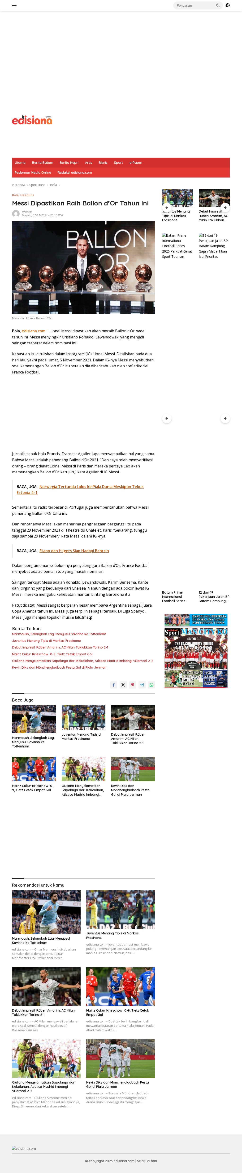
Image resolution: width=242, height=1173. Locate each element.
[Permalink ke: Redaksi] (16, 213)
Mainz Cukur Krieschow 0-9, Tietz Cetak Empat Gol (52, 654)
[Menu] (15, 5)
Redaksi (27, 212)
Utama (20, 162)
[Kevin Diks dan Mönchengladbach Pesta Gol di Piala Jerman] (133, 769)
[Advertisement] (121, 49)
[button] (218, 5)
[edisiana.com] (32, 119)
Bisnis (103, 162)
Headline (27, 195)
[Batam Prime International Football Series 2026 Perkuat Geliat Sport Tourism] (177, 410)
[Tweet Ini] (123, 685)
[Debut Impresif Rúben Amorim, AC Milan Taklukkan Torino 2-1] (133, 717)
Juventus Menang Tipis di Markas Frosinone (46, 641)
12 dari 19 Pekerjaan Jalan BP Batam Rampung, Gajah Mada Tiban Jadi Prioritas (214, 596)
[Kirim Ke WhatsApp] (151, 685)
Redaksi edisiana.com (75, 172)
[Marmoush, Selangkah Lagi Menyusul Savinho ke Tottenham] (34, 719)
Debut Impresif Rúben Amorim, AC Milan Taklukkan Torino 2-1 (60, 647)
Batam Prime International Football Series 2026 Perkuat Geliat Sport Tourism (177, 596)
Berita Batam (42, 162)
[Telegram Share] (142, 685)
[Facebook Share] (113, 685)
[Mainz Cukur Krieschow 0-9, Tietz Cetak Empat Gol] (34, 769)
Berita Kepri (69, 162)
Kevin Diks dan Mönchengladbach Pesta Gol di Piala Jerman (59, 667)
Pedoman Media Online (33, 172)
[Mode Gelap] (227, 5)
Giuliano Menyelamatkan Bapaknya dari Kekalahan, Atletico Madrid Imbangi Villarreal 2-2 (82, 661)
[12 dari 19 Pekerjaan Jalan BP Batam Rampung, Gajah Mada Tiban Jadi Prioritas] (214, 410)
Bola (15, 195)
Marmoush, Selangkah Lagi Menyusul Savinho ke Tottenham (59, 634)
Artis (88, 162)
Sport (118, 162)
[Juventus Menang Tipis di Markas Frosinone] (84, 717)
